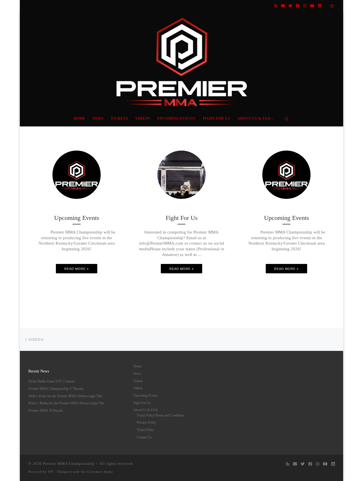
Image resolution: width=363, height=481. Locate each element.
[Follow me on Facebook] (297, 6)
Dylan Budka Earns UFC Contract (51, 381)
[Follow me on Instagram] (304, 6)
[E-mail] (283, 6)
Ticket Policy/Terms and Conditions (161, 415)
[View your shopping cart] (332, 6)
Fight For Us (142, 403)
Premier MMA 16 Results (45, 411)
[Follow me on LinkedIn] (319, 6)
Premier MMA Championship (69, 463)
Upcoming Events (145, 395)
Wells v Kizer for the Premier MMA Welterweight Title (65, 396)
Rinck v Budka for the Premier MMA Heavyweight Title (66, 403)
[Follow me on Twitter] (290, 6)
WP (50, 471)
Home (137, 366)
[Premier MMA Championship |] (181, 60)
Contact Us (144, 437)
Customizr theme (100, 471)
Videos (138, 388)
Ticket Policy (145, 430)
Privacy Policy (146, 422)
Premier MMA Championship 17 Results (56, 389)
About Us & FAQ (145, 410)
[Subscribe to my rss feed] (275, 6)
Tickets (138, 381)
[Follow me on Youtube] (312, 6)
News (137, 374)
